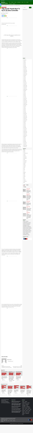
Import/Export (19, 2)
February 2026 (25, 67)
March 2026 (24, 66)
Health (24, 159)
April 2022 (24, 126)
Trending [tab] (24, 186)
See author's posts (10, 361)
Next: (17, 366)
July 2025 (24, 76)
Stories (24, 178)
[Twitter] (3, 15)
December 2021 (25, 131)
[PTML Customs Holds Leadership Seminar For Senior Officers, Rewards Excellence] (24, 208)
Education (24, 155)
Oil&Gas (24, 229)
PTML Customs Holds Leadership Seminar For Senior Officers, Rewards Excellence (16, 409)
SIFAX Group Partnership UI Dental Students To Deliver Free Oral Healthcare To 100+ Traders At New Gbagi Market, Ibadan (29, 216)
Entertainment (25, 158)
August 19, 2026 (10, 381)
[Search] (31, 3)
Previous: (7, 366)
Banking (24, 150)
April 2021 (24, 140)
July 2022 (24, 122)
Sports (24, 177)
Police (24, 168)
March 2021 (24, 141)
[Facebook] (2, 15)
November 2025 (25, 71)
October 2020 (25, 146)
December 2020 (25, 145)
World (24, 182)
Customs (22, 2)
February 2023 (25, 113)
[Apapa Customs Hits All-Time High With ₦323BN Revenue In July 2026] (24, 202)
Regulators (14, 3)
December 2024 (25, 85)
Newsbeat (12, 2)
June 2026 (24, 62)
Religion (24, 173)
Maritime (27, 2)
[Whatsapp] (4, 15)
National (24, 164)
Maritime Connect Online (4, 3)
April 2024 (24, 95)
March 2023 (24, 112)
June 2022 (24, 123)
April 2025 (24, 80)
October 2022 (25, 118)
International (10, 3)
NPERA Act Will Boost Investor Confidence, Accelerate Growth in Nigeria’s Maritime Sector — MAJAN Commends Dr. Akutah (29, 197)
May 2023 (24, 109)
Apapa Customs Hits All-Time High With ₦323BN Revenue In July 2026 (16, 406)
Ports (25, 2)
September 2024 (25, 89)
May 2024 (24, 94)
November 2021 (25, 132)
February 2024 (25, 98)
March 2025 (24, 81)
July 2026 (24, 61)
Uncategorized (27, 413)
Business (15, 2)
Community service (28, 386)
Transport (27, 233)
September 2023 (25, 104)
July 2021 (24, 137)
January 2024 (24, 99)
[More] (6, 15)
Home (9, 2)
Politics (24, 169)
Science (9, 420)
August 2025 (24, 75)
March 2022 (24, 127)
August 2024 (24, 90)
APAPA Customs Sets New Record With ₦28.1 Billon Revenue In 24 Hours (16, 401)
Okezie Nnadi (9, 359)
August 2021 (24, 136)
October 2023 (25, 103)
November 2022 (25, 117)
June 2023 (24, 108)
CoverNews (18, 423)
